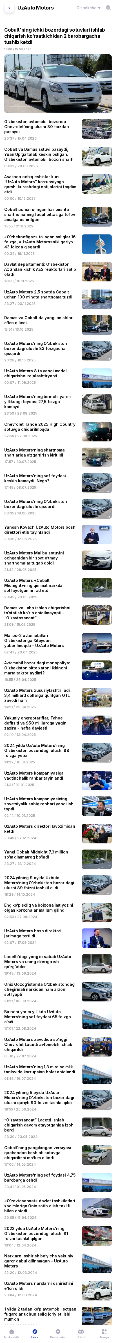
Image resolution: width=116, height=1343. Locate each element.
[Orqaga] (9, 8)
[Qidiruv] (108, 7)
